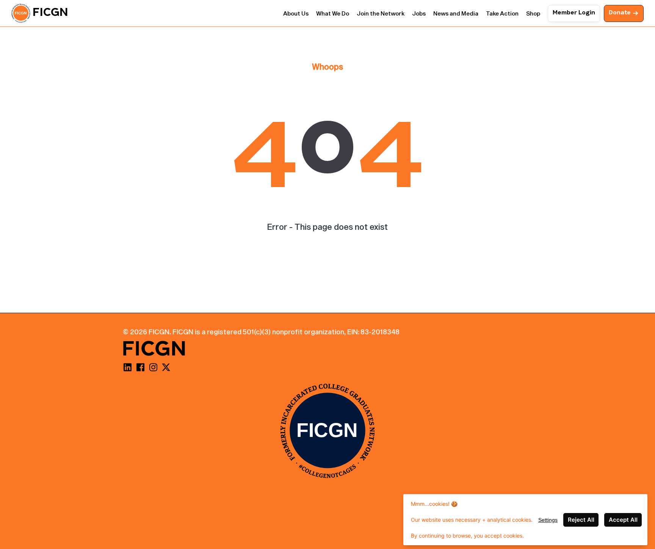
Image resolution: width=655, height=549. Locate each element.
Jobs (419, 13)
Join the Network (380, 13)
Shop (533, 13)
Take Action (502, 13)
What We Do (332, 13)
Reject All (581, 519)
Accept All (623, 519)
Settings (548, 520)
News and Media (455, 13)
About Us (296, 13)
